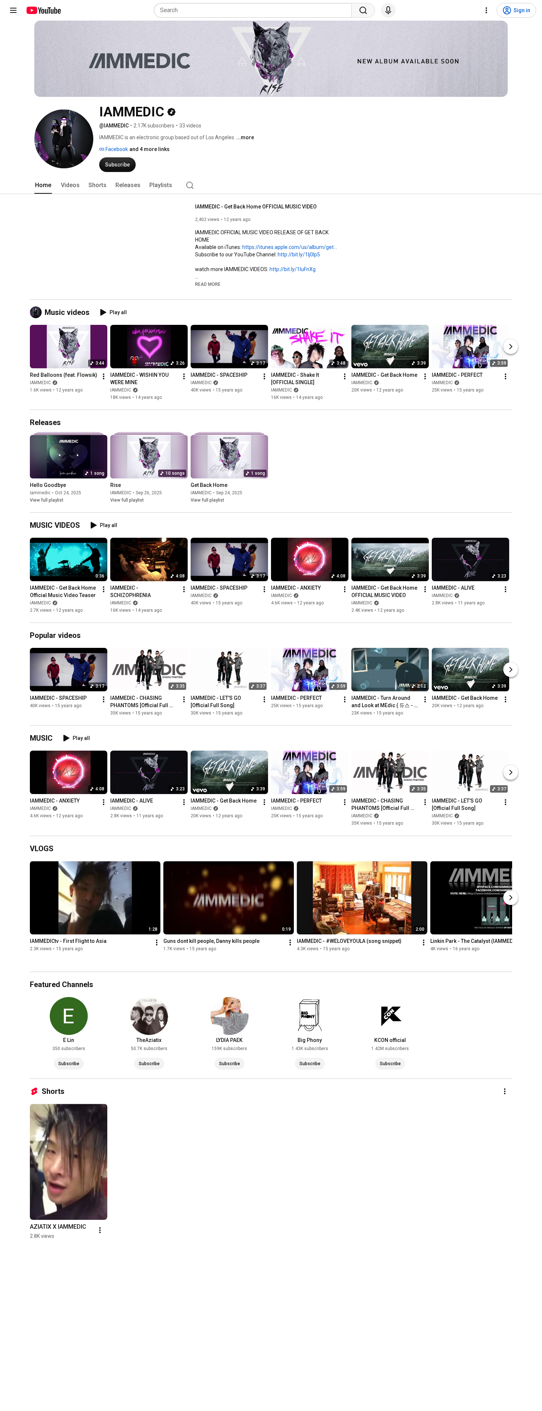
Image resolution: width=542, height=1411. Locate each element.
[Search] (363, 10)
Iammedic (40, 492)
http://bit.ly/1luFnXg (293, 269)
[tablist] (271, 185)
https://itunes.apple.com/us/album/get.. (289, 247)
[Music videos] (37, 312)
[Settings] (486, 10)
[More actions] (103, 376)
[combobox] (255, 10)
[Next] (510, 346)
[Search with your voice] (388, 10)
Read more (207, 284)
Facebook (116, 149)
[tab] (43, 185)
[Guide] (13, 10)
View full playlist (46, 500)
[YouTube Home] (43, 10)
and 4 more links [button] (149, 149)
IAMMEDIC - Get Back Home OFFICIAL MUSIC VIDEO (256, 207)
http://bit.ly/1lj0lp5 (299, 254)
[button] (207, 284)
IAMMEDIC (40, 382)
